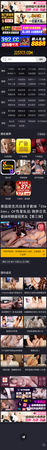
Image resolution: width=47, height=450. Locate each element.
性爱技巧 (42, 115)
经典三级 (21, 94)
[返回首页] (43, 444)
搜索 (41, 59)
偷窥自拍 (11, 100)
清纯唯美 (21, 105)
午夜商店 (21, 121)
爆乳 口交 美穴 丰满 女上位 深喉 (15, 261)
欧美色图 (32, 100)
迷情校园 (11, 115)
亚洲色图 (21, 100)
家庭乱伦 (21, 111)
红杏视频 (11, 125)
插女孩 (11, 121)
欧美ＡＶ (32, 79)
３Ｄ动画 (42, 79)
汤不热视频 (41, 121)
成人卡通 (32, 90)
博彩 (3, 70)
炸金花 (21, 73)
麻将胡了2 (11, 73)
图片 (3, 102)
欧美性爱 (42, 90)
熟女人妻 (11, 84)
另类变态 (42, 94)
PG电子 (12, 69)
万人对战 (32, 69)
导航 (3, 123)
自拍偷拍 (21, 79)
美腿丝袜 (11, 105)
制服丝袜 (11, 94)
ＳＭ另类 (42, 84)
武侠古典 (42, 111)
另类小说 (21, 115)
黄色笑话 (32, 115)
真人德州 (21, 69)
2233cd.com (23, 52)
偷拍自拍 (21, 90)
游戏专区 (42, 69)
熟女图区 (32, 105)
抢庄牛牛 (42, 73)
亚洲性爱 (11, 90)
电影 (3, 91)
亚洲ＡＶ (11, 79)
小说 (3, 112)
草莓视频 (32, 121)
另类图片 (42, 105)
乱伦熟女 (32, 94)
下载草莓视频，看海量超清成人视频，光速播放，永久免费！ (23, 253)
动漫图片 (42, 100)
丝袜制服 (21, 84)
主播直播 (32, 84)
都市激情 (11, 111)
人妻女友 (32, 111)
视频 (3, 81)
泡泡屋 (21, 125)
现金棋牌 (32, 73)
